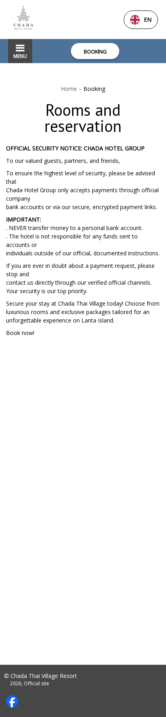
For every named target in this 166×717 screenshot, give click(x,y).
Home (70, 88)
